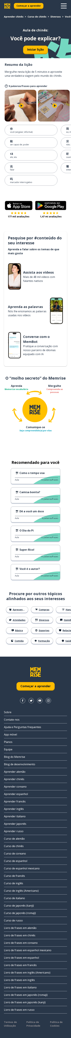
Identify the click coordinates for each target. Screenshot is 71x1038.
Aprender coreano (15, 786)
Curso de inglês (13, 883)
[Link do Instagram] (48, 700)
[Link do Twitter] (31, 700)
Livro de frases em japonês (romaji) (26, 995)
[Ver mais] (64, 6)
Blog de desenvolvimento (19, 764)
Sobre (7, 712)
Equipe (8, 749)
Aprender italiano (15, 816)
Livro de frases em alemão (20, 928)
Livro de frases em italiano (20, 987)
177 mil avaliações (18, 216)
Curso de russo (13, 920)
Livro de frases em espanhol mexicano (27, 950)
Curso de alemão (14, 838)
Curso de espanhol (15, 861)
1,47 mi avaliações (51, 216)
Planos (8, 742)
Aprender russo (13, 831)
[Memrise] (7, 6)
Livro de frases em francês (20, 965)
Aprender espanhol (16, 794)
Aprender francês (15, 801)
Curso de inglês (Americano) (21, 891)
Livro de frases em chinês (19, 935)
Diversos (56, 16)
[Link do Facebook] (22, 700)
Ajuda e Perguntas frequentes (22, 727)
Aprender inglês (14, 809)
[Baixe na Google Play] (50, 205)
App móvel (10, 734)
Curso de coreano (15, 853)
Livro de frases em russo (19, 1010)
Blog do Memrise (14, 757)
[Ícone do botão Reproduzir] (21, 106)
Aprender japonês (15, 824)
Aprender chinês (13, 16)
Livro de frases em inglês (19, 980)
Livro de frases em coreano (21, 943)
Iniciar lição (35, 49)
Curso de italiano (14, 898)
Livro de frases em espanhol (21, 957)
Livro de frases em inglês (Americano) (27, 972)
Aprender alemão (14, 771)
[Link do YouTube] (39, 700)
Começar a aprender (29, 5)
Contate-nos (11, 719)
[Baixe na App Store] (19, 205)
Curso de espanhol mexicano (22, 868)
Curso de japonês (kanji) (19, 905)
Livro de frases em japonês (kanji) (25, 1002)
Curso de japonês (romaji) (20, 913)
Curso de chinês (37, 16)
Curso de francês (14, 876)
